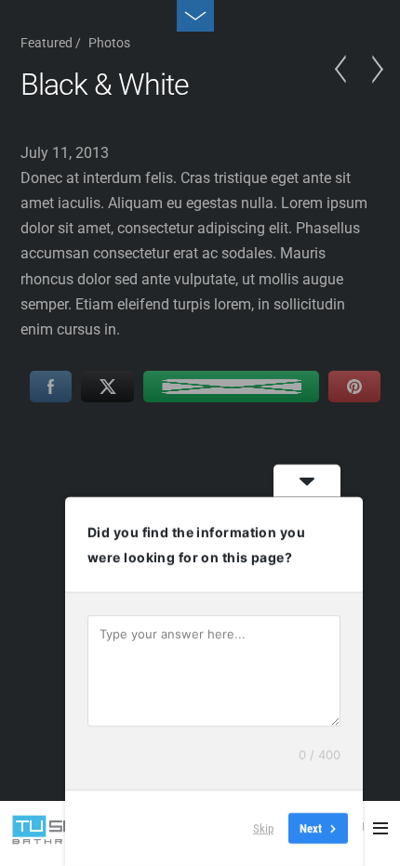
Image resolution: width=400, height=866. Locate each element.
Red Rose (346, 87)
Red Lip (372, 87)
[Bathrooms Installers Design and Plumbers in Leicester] (58, 835)
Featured (46, 42)
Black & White (105, 84)
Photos (109, 42)
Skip (263, 828)
